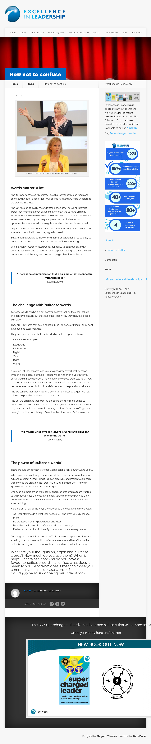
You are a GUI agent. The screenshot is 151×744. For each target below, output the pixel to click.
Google (51, 604)
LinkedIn (109, 240)
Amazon (132, 128)
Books (96, 32)
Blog (125, 32)
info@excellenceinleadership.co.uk (126, 279)
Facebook (57, 604)
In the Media (111, 32)
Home (13, 32)
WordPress (139, 736)
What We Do (36, 32)
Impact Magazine (56, 32)
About (23, 32)
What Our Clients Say (79, 32)
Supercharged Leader (123, 133)
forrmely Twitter (115, 250)
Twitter (63, 604)
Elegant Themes (107, 736)
